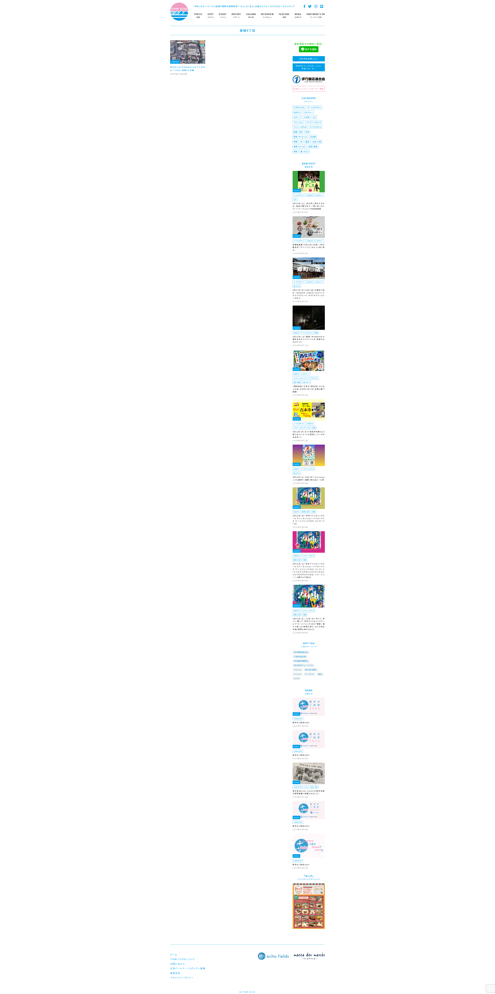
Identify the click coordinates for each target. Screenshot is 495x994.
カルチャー (308, 112)
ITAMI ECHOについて (182, 959)
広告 (307, 132)
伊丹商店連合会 (301, 652)
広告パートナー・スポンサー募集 (309, 88)
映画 (295, 141)
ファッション (298, 122)
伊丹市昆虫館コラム (308, 58)
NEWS (296, 714)
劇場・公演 (298, 132)
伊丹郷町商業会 (301, 661)
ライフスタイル (315, 127)
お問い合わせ (177, 963)
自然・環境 (313, 146)
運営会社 (175, 973)
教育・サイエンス (300, 136)
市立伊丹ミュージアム (303, 665)
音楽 (295, 151)
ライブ (296, 678)
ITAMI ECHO (299, 107)
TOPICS (175, 61)
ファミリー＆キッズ (313, 122)
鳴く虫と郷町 (310, 669)
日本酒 (313, 136)
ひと (314, 117)
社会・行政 (317, 141)
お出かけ (297, 112)
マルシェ (297, 669)
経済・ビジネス (300, 146)
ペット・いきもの (300, 127)
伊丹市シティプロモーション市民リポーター (309, 67)
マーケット (309, 674)
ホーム (173, 954)
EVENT (297, 190)
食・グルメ (305, 151)
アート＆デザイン (314, 107)
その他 (306, 117)
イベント (297, 674)
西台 (320, 674)
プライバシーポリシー (182, 977)
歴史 (307, 141)
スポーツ (297, 117)
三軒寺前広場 (300, 656)
